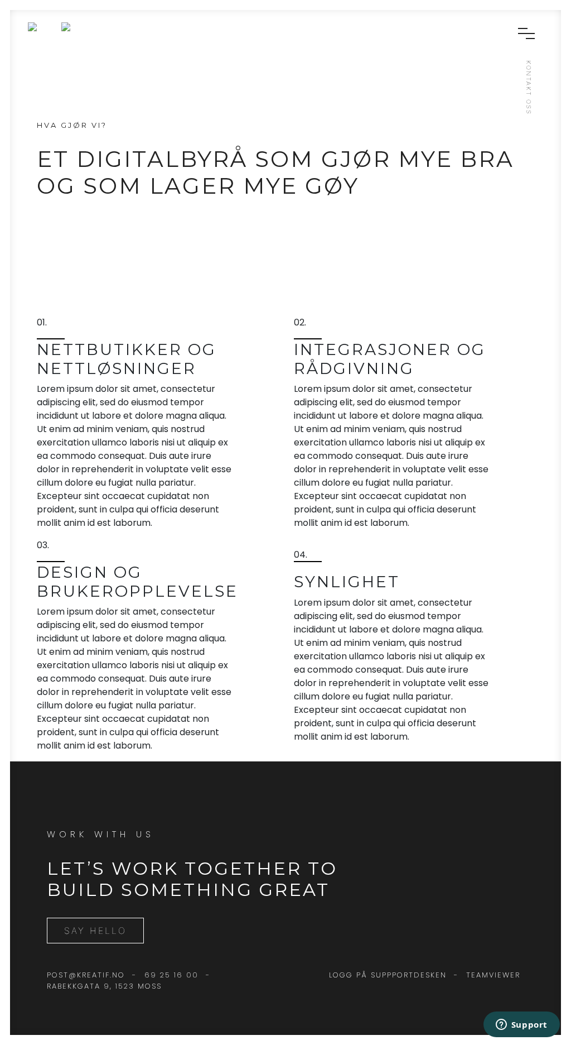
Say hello (95, 930)
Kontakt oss (529, 87)
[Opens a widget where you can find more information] (521, 1025)
